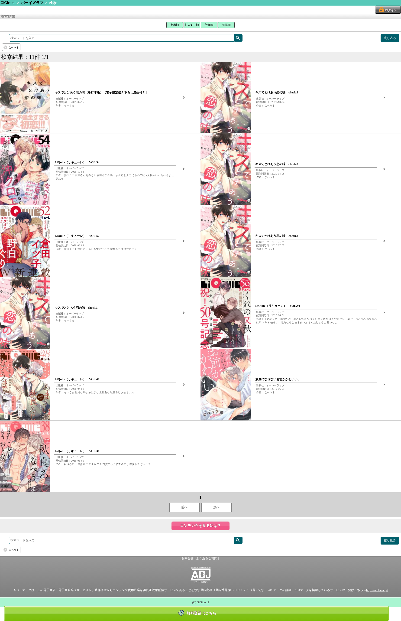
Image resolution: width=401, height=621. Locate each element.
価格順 (226, 24)
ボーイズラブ (32, 3)
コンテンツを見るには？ (200, 526)
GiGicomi (7, 3)
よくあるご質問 (206, 558)
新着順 (175, 24)
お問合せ (187, 558)
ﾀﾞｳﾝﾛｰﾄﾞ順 (192, 24)
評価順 (209, 24)
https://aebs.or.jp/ (377, 590)
